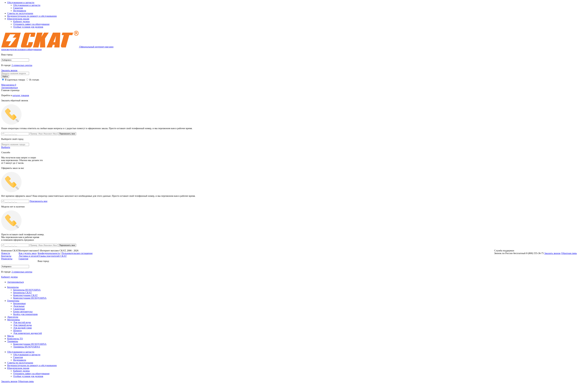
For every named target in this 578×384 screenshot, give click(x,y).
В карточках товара (14, 79)
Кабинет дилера (21, 21)
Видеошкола (19, 10)
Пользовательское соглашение (77, 253)
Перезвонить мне (38, 201)
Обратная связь (26, 381)
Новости (5, 253)
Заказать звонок (9, 70)
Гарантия (18, 8)
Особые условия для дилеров (28, 27)
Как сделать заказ (28, 253)
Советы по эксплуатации (20, 13)
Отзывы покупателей (52, 256)
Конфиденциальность (49, 253)
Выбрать (5, 147)
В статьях (34, 79)
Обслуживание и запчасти (20, 2)
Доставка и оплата (28, 256)
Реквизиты (6, 258)
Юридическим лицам (18, 18)
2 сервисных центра (22, 65)
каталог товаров (20, 95)
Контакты (6, 256)
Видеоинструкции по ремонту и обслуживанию (32, 16)
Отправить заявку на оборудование (31, 24)
